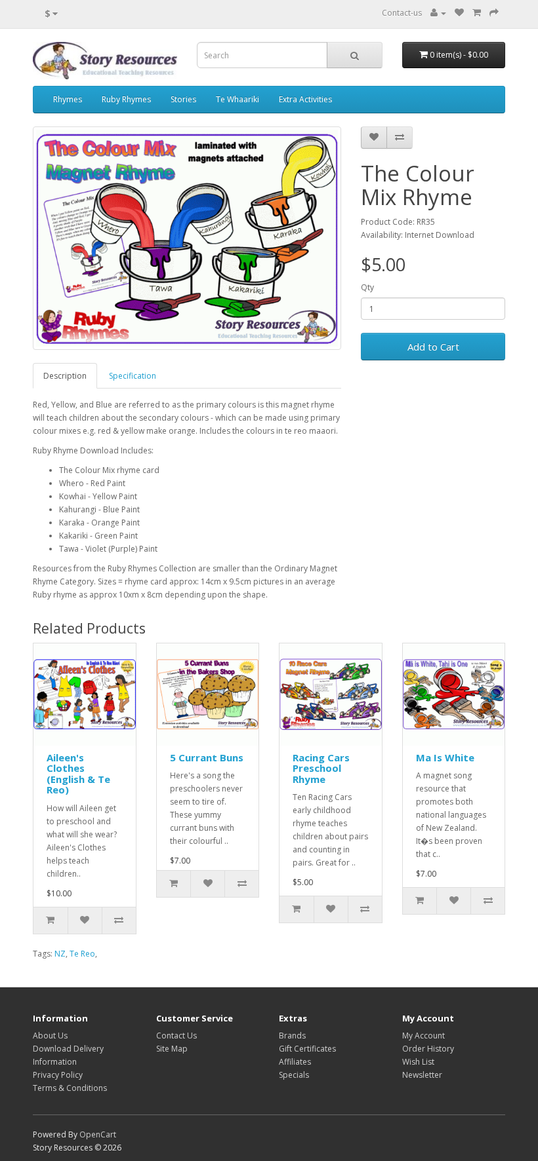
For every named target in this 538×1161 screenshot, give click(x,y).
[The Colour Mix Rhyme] (187, 238)
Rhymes (67, 99)
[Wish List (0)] (459, 12)
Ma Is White (445, 757)
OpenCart (97, 1134)
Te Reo (82, 953)
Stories (183, 99)
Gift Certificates (307, 1048)
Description (65, 375)
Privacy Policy (58, 1074)
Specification (132, 375)
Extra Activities (305, 99)
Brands (292, 1035)
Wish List (418, 1061)
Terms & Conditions (70, 1088)
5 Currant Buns (206, 757)
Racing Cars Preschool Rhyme (321, 768)
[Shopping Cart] (476, 12)
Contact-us (402, 12)
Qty (367, 287)
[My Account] (438, 12)
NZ (60, 953)
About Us (50, 1035)
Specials (294, 1074)
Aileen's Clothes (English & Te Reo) (78, 774)
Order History (428, 1048)
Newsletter (422, 1074)
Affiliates (295, 1061)
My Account (423, 1035)
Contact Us (176, 1035)
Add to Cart (433, 346)
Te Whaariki (237, 99)
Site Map (172, 1048)
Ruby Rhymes (126, 99)
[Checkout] (494, 12)
